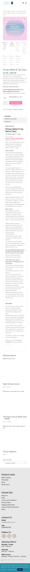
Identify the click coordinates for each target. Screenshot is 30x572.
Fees (5, 98)
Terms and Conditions (9, 500)
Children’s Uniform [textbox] (14, 463)
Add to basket (16, 103)
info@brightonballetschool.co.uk (8, 522)
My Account (6, 484)
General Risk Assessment (10, 507)
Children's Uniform (11, 11)
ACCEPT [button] (20, 569)
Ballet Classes (6, 478)
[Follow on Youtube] (14, 536)
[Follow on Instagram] (9, 536)
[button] (24, 19)
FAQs (3, 498)
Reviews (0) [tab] (8, 121)
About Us (5, 496)
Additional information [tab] (11, 119)
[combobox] (15, 462)
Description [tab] (8, 116)
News (3, 509)
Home (4, 11)
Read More (26, 569)
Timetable (5, 480)
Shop (3, 482)
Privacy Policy (6, 502)
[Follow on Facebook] (4, 536)
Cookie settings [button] (11, 569)
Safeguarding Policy (8, 505)
